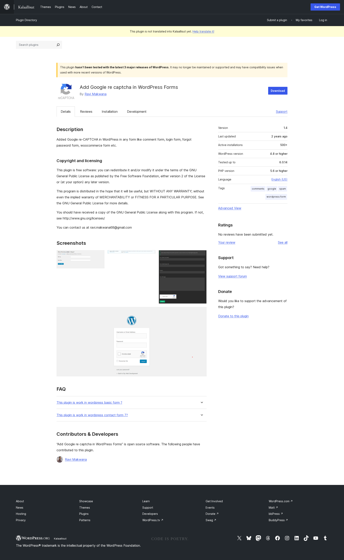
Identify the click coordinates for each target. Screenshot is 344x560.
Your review (226, 242)
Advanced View (229, 208)
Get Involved (214, 501)
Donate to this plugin (233, 316)
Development (137, 112)
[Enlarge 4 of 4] (201, 312)
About (20, 501)
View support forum (232, 276)
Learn (146, 501)
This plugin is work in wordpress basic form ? (89, 402)
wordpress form (276, 196)
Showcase (86, 501)
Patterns (84, 520)
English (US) (279, 179)
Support (281, 112)
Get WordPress (325, 7)
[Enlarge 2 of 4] (150, 255)
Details (66, 112)
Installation (110, 112)
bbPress (276, 513)
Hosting (21, 513)
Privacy (21, 520)
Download (278, 90)
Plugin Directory (26, 20)
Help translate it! (203, 31)
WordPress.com (281, 501)
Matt (273, 507)
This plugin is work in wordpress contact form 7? (92, 415)
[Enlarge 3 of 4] (201, 255)
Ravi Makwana (96, 94)
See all (282, 242)
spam (282, 188)
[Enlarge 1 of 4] (99, 255)
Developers (150, 513)
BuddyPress (278, 520)
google (272, 188)
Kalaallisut (60, 538)
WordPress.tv (152, 520)
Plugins (84, 513)
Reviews (86, 112)
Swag (211, 520)
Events (210, 507)
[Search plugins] (58, 45)
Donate (212, 513)
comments (258, 188)
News (19, 507)
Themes (84, 507)
